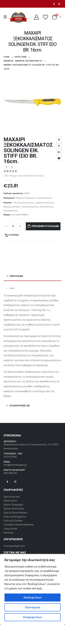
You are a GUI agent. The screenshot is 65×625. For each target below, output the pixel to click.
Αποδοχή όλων (32, 597)
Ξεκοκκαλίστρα (11, 211)
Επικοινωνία (10, 500)
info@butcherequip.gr (15, 465)
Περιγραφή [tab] (16, 276)
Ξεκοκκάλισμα (46, 207)
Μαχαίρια (20, 198)
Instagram (15, 481)
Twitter (59, 146)
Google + (59, 152)
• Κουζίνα (17, 203)
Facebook (59, 140)
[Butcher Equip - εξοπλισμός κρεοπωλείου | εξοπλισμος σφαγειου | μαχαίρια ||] (18, 17)
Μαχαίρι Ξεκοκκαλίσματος (25, 207)
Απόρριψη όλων (32, 617)
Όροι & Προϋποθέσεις (16, 512)
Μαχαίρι (8, 207)
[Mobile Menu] (6, 17)
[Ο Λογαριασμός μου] (36, 17)
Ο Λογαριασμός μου (14, 546)
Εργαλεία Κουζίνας (45, 203)
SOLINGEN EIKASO (20, 215)
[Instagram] (59, 3)
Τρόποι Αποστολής (14, 508)
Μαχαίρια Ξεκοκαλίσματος (39, 198)
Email (59, 158)
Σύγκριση (13, 234)
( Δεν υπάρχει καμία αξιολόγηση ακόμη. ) (24, 175)
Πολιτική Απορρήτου (15, 516)
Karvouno (9, 532)
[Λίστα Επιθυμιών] (45, 17)
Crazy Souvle (10, 528)
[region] (32, 589)
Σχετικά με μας (12, 496)
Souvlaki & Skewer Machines (19, 524)
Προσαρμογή (32, 607)
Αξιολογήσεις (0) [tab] (20, 405)
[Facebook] (53, 3)
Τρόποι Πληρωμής (13, 504)
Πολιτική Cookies (13, 520)
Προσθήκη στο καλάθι (45, 226)
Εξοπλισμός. (29, 203)
